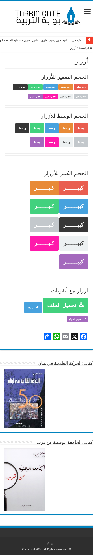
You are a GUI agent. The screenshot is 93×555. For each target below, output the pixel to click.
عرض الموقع (75, 319)
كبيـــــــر (74, 188)
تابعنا (30, 307)
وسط (81, 128)
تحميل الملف (61, 305)
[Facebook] (47, 544)
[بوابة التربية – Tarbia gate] (46, 15)
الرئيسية (84, 48)
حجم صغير (81, 87)
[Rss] (51, 544)
